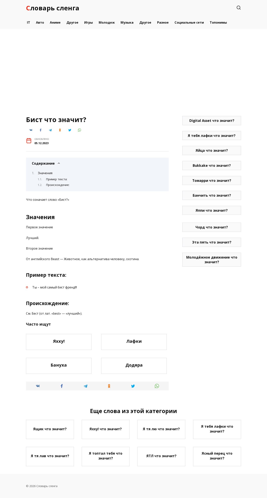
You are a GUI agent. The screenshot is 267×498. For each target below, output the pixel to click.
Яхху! (59, 341)
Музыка (127, 22)
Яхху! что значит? (106, 428)
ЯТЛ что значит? (161, 455)
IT (28, 22)
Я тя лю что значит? (161, 428)
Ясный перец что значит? (217, 456)
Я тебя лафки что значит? (212, 135)
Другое (72, 22)
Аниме (55, 22)
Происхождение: (57, 185)
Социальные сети (189, 22)
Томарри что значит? (211, 180)
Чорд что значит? (211, 227)
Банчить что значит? (212, 195)
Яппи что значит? (212, 210)
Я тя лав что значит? (50, 455)
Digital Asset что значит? (211, 120)
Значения (45, 173)
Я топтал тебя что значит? (105, 456)
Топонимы (218, 22)
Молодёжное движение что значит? (211, 259)
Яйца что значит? (212, 150)
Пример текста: (56, 179)
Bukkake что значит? (212, 165)
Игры (88, 22)
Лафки (134, 341)
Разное (163, 22)
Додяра (134, 365)
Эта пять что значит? (211, 242)
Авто (40, 22)
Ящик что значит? (50, 428)
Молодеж (107, 22)
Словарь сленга (52, 8)
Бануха (59, 365)
